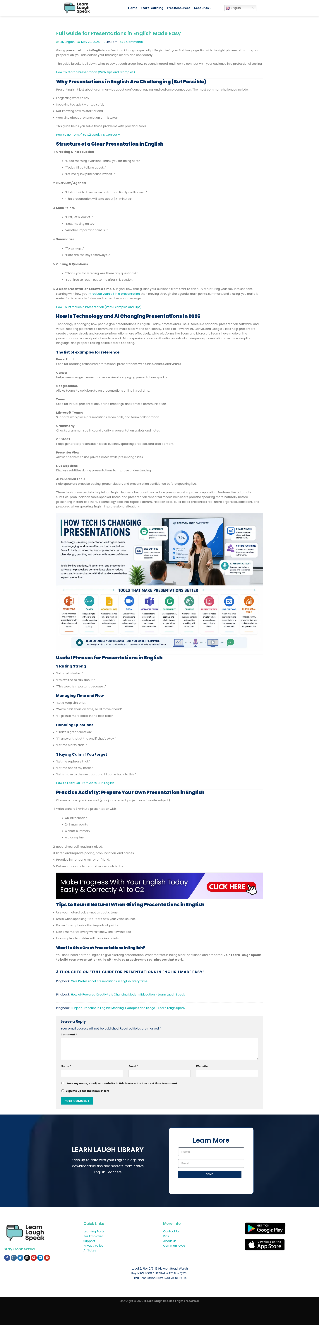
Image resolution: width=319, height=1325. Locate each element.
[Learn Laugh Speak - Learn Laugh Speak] (93, 8)
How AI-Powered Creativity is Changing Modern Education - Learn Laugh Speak (128, 994)
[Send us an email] (27, 1258)
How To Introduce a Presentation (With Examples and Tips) (99, 307)
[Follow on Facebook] (7, 1258)
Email (133, 1066)
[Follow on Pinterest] (34, 1258)
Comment (69, 1034)
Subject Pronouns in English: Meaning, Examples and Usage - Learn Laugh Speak (128, 1008)
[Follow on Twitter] (20, 1258)
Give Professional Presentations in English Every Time (109, 981)
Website (202, 1066)
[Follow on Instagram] (14, 1258)
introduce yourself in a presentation (114, 294)
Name (66, 1066)
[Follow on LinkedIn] (40, 1258)
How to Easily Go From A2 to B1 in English (85, 783)
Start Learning (152, 8)
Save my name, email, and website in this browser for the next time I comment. (122, 1083)
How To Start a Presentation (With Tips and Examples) (95, 72)
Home (132, 8)
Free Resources (178, 8)
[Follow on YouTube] (47, 1258)
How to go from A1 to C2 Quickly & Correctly (88, 134)
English (235, 8)
